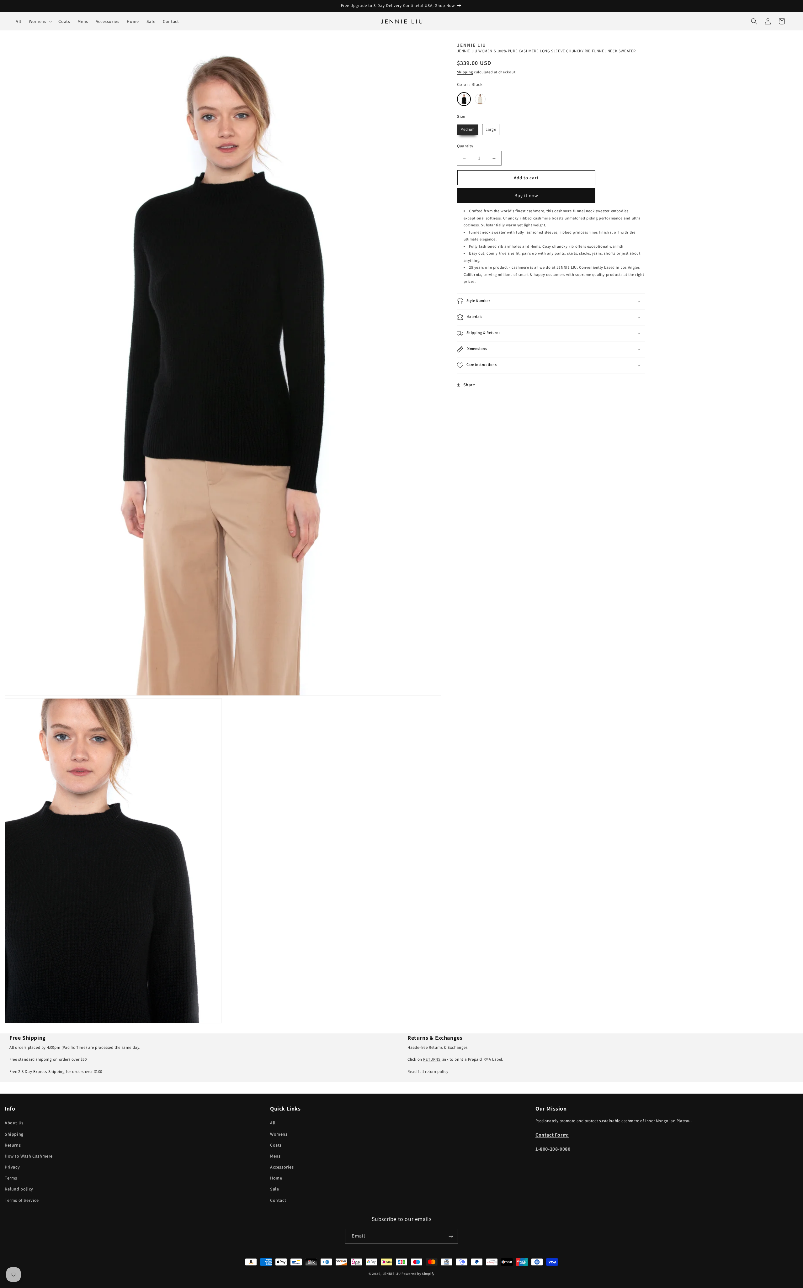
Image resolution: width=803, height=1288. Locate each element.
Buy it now (526, 196)
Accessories (282, 1167)
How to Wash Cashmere (29, 1156)
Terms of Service (22, 1200)
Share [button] (469, 385)
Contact (278, 1200)
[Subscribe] (451, 1236)
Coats (276, 1145)
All (273, 1123)
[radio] (464, 99)
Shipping (465, 72)
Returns (13, 1145)
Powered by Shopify (418, 1273)
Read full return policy (428, 1071)
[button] (40, 21)
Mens (275, 1156)
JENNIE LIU (392, 1273)
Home (276, 1178)
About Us (14, 1123)
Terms (11, 1178)
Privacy (12, 1167)
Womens (279, 1134)
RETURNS (431, 1059)
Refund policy (19, 1189)
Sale (274, 1189)
